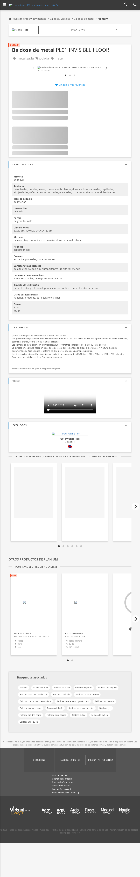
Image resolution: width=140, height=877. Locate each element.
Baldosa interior (40, 687)
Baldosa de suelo (62, 687)
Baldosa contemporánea (87, 694)
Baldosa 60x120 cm (29, 721)
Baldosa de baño (55, 708)
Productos (78, 30)
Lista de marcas (59, 775)
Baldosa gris (105, 708)
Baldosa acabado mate (31, 708)
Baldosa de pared (83, 687)
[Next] (106, 68)
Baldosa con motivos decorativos (35, 701)
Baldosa (23, 687)
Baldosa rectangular (107, 687)
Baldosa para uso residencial (33, 694)
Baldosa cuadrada (61, 694)
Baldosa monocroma (104, 701)
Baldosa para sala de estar (81, 708)
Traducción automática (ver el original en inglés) (36, 368)
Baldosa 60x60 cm (99, 715)
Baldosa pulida (79, 715)
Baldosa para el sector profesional (73, 701)
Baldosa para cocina (56, 715)
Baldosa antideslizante (30, 715)
